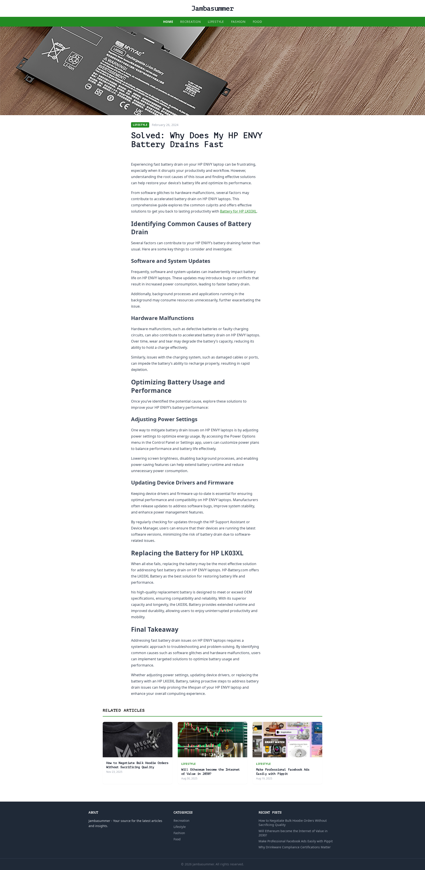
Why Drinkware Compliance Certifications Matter (295, 847)
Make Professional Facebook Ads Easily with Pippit (296, 841)
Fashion (238, 21)
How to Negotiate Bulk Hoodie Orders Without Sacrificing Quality (293, 822)
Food (257, 21)
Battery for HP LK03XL (238, 211)
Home (168, 21)
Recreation (190, 21)
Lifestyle (216, 21)
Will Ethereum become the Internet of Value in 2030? (293, 833)
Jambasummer (212, 8)
